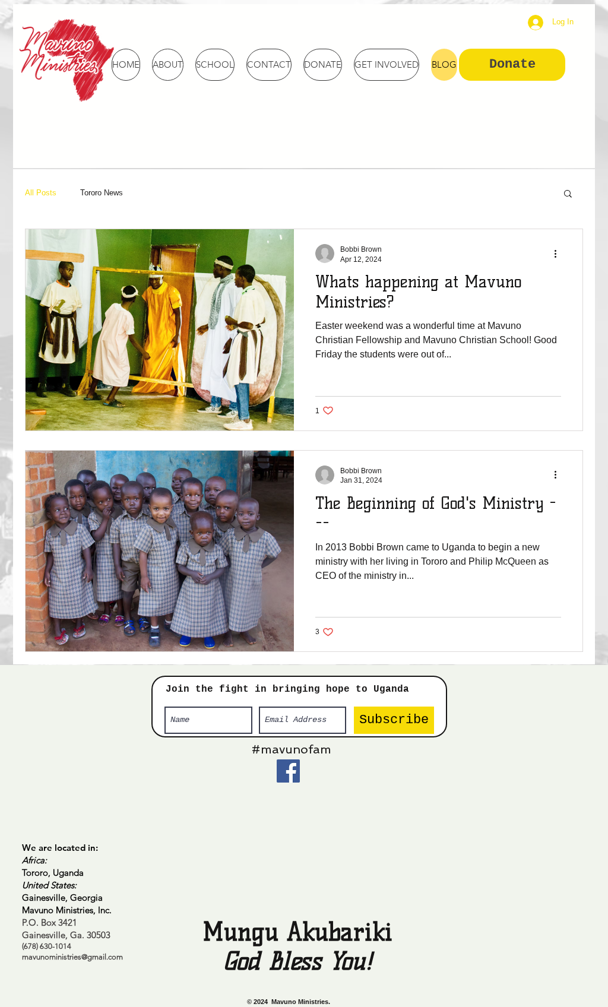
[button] (568, 194)
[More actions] (559, 253)
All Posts (40, 192)
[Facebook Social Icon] (288, 771)
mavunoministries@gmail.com (72, 956)
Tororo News (101, 192)
